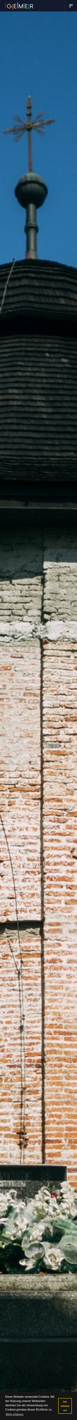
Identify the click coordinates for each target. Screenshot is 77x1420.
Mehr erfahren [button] (14, 1414)
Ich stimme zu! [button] (65, 1406)
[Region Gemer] (19, 5)
